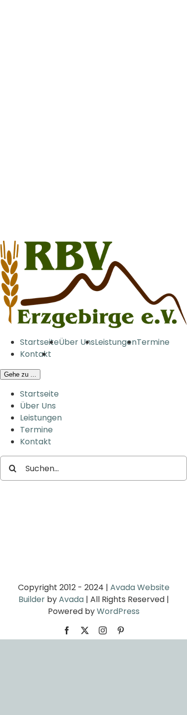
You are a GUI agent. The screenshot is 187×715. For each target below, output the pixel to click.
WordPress (118, 611)
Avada (71, 599)
